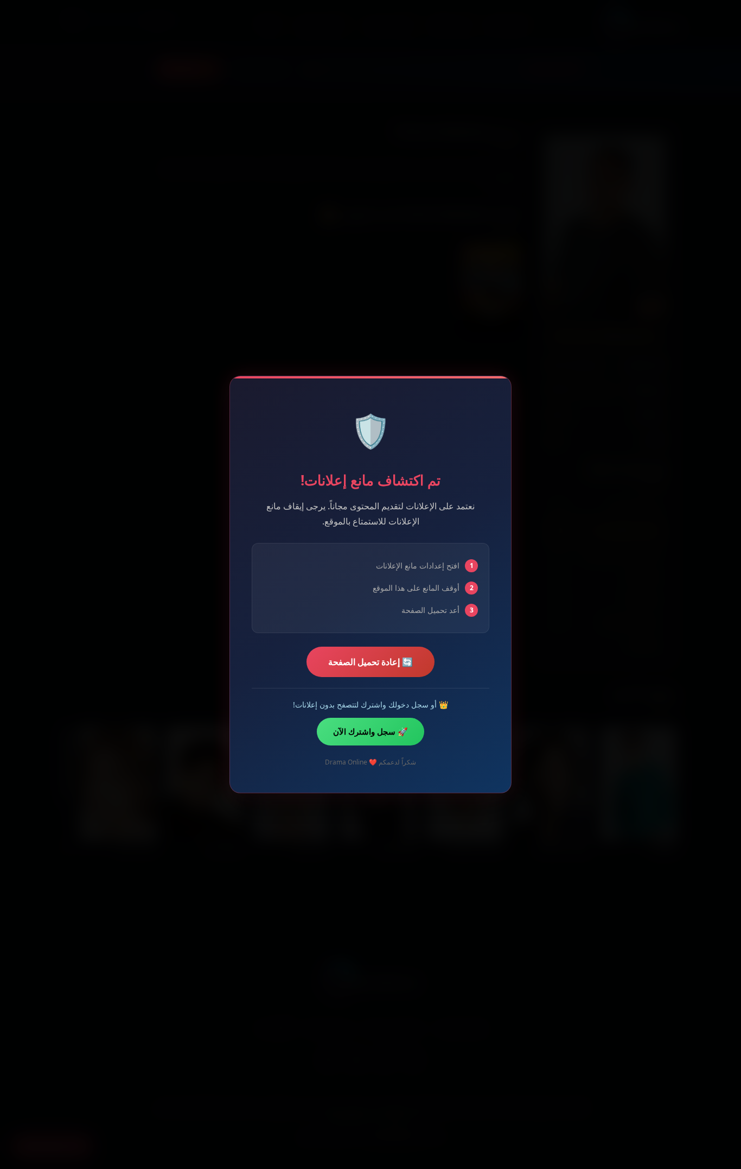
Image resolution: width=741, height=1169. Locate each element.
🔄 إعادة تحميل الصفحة (370, 662)
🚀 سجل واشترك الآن (370, 731)
